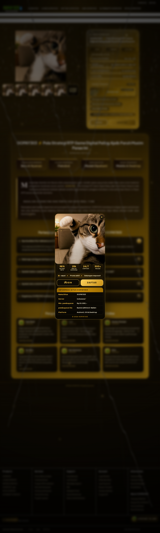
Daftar (92, 282)
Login (68, 282)
